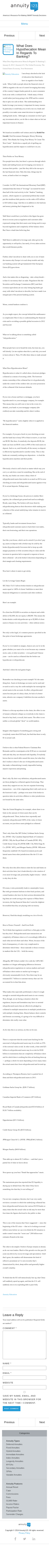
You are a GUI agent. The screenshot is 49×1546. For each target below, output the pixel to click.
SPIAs (9, 1471)
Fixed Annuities (13, 1447)
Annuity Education (10, 1294)
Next (42, 35)
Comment (10, 1328)
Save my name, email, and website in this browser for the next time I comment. (22, 1399)
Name (7, 1363)
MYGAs (9, 1464)
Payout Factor (12, 1507)
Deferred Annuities (14, 1444)
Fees (8, 1497)
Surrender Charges (14, 1514)
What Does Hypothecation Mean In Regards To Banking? (31, 51)
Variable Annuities (14, 1475)
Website (8, 1383)
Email (7, 1373)
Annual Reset (12, 1487)
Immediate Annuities (15, 1454)
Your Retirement (27, 69)
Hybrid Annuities (13, 1451)
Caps (8, 1490)
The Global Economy (33, 65)
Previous (9, 35)
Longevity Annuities (14, 1461)
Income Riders (12, 1504)
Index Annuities (13, 1458)
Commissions (12, 1494)
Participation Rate (14, 1511)
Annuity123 (20, 65)
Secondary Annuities (15, 1468)
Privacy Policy (24, 1533)
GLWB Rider (11, 1500)
